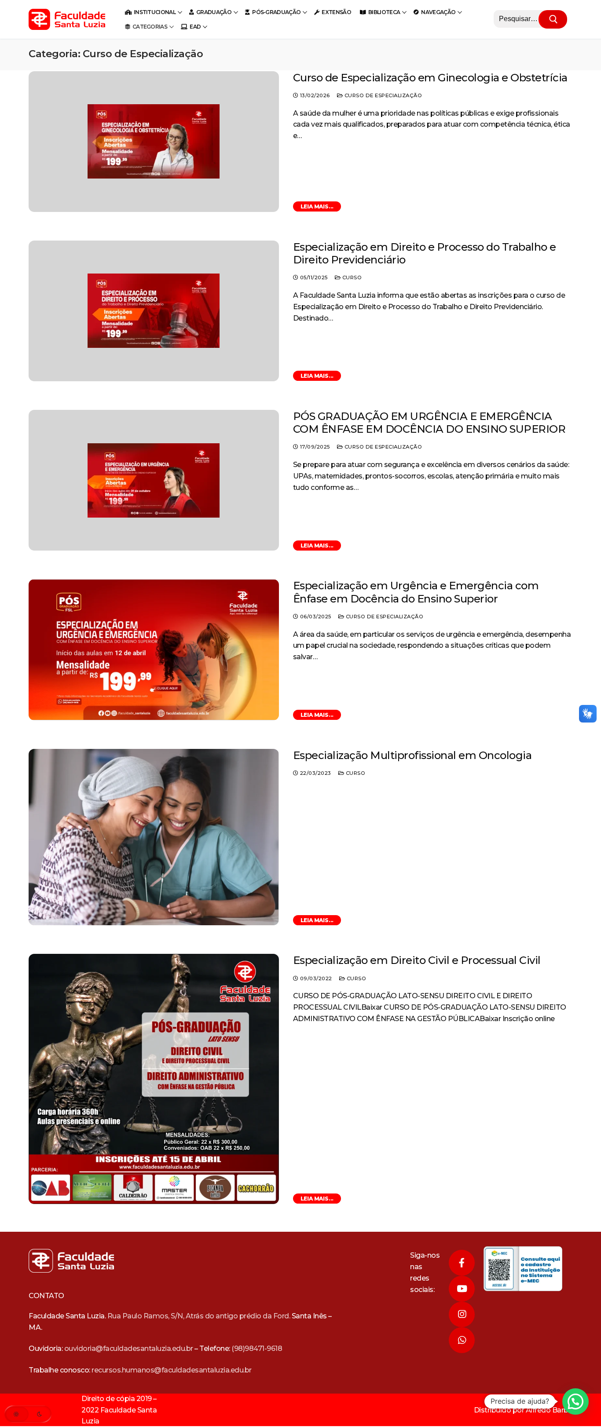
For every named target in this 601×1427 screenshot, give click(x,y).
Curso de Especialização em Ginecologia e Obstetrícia (430, 77)
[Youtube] (462, 1289)
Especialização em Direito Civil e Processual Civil (417, 960)
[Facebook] (462, 1263)
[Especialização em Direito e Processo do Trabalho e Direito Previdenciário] (154, 311)
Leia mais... (317, 206)
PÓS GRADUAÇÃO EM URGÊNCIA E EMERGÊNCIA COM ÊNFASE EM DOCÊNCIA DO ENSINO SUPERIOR (429, 422)
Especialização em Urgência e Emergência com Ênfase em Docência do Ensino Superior (416, 592)
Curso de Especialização (382, 95)
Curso (351, 277)
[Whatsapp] (462, 1340)
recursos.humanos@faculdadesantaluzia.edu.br (172, 1370)
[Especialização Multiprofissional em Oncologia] (154, 837)
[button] (575, 1401)
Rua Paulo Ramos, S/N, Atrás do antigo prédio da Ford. (198, 1316)
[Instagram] (462, 1315)
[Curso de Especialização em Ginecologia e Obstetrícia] (154, 141)
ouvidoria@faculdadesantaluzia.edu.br (128, 1348)
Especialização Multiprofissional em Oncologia (412, 755)
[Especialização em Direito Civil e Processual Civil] (154, 1079)
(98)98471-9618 (256, 1348)
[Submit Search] (553, 19)
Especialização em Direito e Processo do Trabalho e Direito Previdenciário (424, 253)
